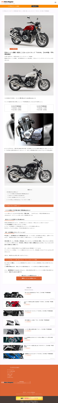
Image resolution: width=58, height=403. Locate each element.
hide (31, 189)
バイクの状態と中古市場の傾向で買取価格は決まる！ (18, 193)
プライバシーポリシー (21, 382)
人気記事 (9, 375)
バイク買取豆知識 (14, 48)
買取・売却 (10, 374)
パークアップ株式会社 (31, 392)
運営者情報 (21, 381)
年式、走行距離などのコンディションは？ (16, 197)
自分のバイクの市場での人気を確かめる (15, 195)
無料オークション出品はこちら (29, 278)
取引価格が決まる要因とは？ (12, 191)
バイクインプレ (11, 369)
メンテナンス (10, 372)
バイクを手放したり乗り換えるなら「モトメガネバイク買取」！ (19, 199)
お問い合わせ (10, 377)
